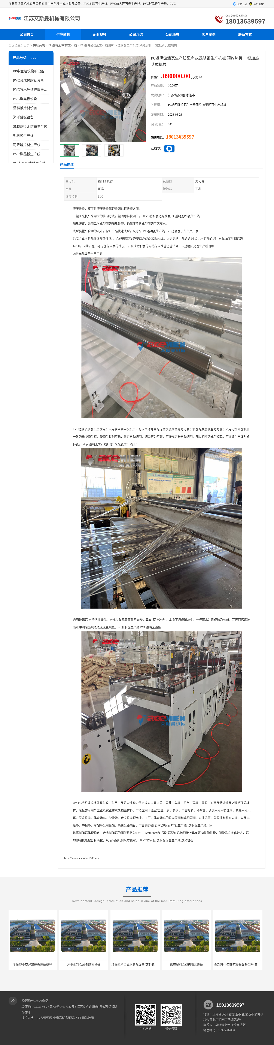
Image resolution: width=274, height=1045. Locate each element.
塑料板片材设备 (25, 108)
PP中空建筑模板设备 (28, 71)
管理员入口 (73, 1018)
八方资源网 (44, 1018)
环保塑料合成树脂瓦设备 (21, 964)
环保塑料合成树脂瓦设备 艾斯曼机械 (74, 964)
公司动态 (172, 34)
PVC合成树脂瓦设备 (28, 80)
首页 (27, 45)
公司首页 (27, 34)
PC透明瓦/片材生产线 (62, 45)
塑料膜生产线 (23, 135)
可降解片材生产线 (26, 145)
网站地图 (88, 1018)
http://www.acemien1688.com (82, 858)
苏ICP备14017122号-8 (63, 1006)
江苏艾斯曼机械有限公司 (92, 1006)
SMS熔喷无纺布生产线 (30, 126)
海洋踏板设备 (23, 117)
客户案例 (209, 34)
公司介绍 (136, 34)
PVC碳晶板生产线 (26, 154)
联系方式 (245, 34)
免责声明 (59, 1018)
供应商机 (63, 34)
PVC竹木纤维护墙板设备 (32, 89)
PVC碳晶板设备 (25, 99)
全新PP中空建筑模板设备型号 (227, 964)
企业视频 (99, 34)
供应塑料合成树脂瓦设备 (124, 964)
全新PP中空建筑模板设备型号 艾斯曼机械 (180, 964)
